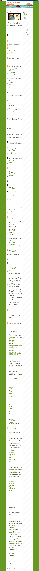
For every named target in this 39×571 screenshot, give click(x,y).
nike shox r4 (10, 532)
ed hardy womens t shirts (15, 538)
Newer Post (8, 568)
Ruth (9, 330)
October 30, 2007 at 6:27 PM (12, 251)
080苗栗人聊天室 (10, 353)
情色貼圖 (12, 352)
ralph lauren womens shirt (12, 485)
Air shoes (17, 378)
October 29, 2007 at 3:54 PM (12, 121)
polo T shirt (10, 461)
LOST (25, 17)
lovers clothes (10, 456)
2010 (24, 23)
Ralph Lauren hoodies (11, 486)
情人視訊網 (11, 346)
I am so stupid (26, 33)
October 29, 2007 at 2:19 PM (12, 97)
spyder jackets (15, 359)
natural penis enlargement (12, 340)
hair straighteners (11, 387)
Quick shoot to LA (9, 10)
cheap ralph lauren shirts (12, 459)
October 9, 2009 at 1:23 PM (12, 420)
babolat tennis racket (11, 450)
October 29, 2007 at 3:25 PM (12, 111)
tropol (10, 232)
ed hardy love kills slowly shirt (16, 543)
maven (10, 133)
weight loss (10, 338)
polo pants (10, 457)
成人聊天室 (12, 345)
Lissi (9, 198)
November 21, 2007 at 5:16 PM (12, 332)
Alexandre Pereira (11, 258)
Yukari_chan (10, 175)
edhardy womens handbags (18, 540)
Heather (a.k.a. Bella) (11, 72)
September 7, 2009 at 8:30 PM (12, 400)
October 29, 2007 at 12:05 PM (12, 50)
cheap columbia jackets (14, 358)
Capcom (10, 108)
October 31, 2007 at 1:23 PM (12, 268)
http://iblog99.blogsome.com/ (12, 372)
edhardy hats (13, 540)
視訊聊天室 (15, 345)
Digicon (10, 253)
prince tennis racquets (11, 448)
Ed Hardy (13, 536)
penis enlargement (16, 335)
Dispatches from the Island (13, 2)
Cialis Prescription (19, 433)
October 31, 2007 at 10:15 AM (12, 256)
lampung (10, 563)
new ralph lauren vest (11, 458)
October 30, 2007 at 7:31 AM (12, 196)
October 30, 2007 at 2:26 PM (12, 230)
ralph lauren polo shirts (11, 381)
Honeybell (10, 52)
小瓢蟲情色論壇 (15, 354)
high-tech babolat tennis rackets (12, 440)
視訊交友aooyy (14, 350)
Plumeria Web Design (11, 99)
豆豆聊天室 (10, 347)
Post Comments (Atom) (13, 569)
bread (25, 13)
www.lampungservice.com (12, 564)
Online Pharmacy (15, 428)
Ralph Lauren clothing (11, 483)
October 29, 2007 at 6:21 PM (12, 160)
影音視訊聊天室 (19, 347)
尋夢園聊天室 (12, 347)
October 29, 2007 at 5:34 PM (12, 150)
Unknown (10, 237)
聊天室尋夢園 (15, 347)
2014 (24, 22)
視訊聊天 (17, 345)
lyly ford (10, 82)
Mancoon (26, 32)
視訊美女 (13, 346)
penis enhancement (11, 339)
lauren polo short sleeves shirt (12, 489)
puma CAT (10, 382)
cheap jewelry (10, 408)
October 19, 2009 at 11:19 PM (12, 547)
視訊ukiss (14, 352)
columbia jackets (11, 487)
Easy (9, 561)
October (26, 28)
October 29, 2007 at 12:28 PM (12, 70)
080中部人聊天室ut (15, 353)
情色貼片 (12, 354)
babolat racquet (10, 451)
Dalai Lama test (26, 29)
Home (14, 568)
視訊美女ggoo (19, 352)
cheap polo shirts (13, 361)
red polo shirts (15, 443)
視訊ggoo (16, 352)
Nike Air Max (10, 394)
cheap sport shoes (12, 529)
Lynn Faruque (11, 283)
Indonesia (10, 560)
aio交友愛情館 (18, 354)
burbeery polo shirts (11, 455)
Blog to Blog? (26, 34)
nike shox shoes (10, 375)
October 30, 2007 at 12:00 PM (12, 209)
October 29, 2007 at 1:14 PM (12, 80)
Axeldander (10, 113)
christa (10, 77)
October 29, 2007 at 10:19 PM (12, 173)
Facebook (25, 14)
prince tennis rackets (11, 439)
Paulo (10, 190)
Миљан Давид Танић (11, 127)
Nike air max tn (14, 532)
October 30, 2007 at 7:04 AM (12, 188)
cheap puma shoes (13, 379)
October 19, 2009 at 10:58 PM (12, 525)
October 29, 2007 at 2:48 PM (12, 106)
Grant (10, 152)
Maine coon (26, 31)
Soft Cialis (12, 419)
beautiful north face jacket (12, 454)
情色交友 (10, 354)
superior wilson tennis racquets (12, 449)
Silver (10, 211)
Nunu (25, 18)
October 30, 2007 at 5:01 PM (12, 242)
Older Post (21, 568)
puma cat (21, 378)
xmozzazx (10, 162)
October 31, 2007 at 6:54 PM (12, 281)
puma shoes (10, 393)
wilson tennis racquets (11, 452)
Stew (9, 270)
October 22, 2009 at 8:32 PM (12, 553)
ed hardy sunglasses (11, 384)
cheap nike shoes (11, 391)
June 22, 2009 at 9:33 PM (11, 388)
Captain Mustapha (11, 244)
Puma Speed (13, 373)
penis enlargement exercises (12, 337)
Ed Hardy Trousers (17, 542)
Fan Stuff (25, 15)
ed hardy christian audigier (12, 542)
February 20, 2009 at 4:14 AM (12, 341)
